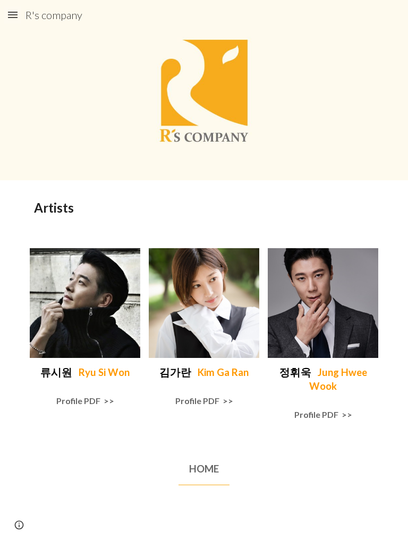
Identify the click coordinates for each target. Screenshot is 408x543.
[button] (13, 14)
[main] (204, 208)
